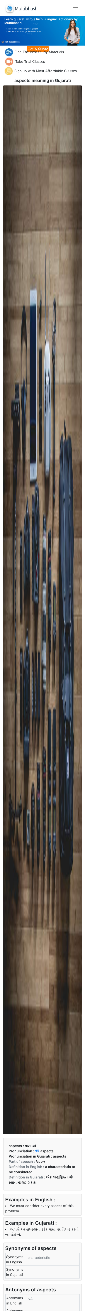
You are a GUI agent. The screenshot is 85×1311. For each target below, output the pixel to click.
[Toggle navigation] (76, 9)
